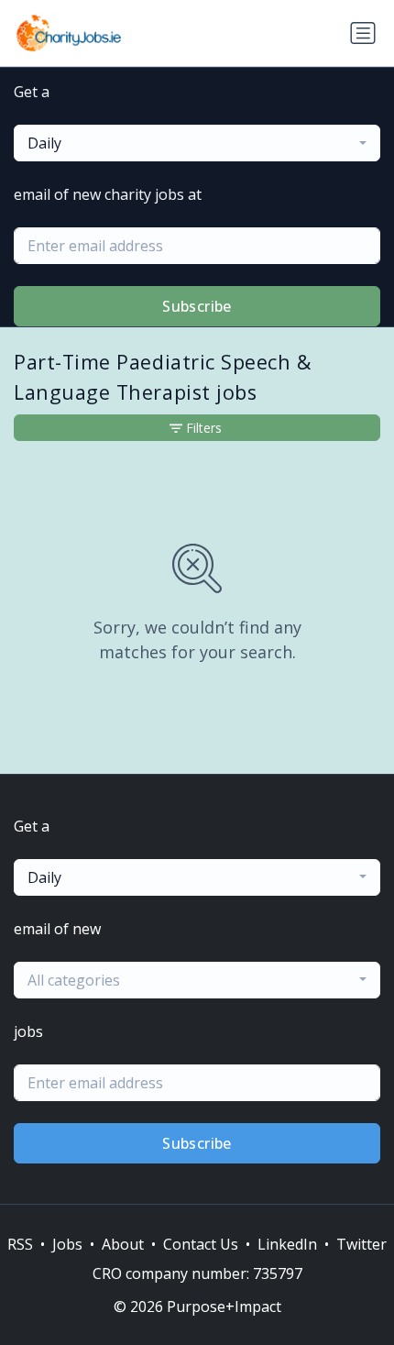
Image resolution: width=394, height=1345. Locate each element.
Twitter (361, 1244)
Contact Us (200, 1244)
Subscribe (197, 306)
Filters (204, 427)
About (123, 1244)
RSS (20, 1244)
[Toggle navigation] (362, 33)
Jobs (67, 1244)
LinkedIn (287, 1244)
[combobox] (197, 143)
